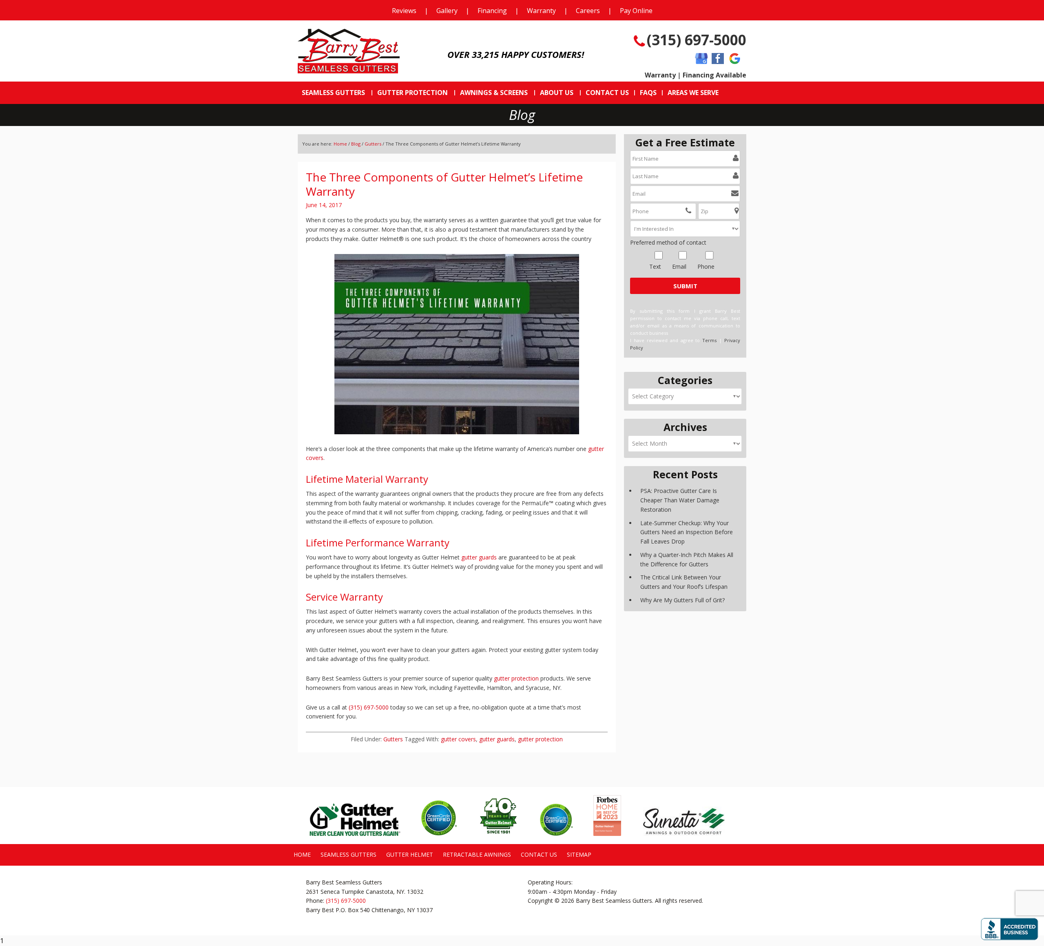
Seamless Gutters (348, 854)
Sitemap (579, 854)
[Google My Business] (701, 59)
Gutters (373, 144)
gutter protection (516, 678)
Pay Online (636, 10)
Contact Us (539, 854)
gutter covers (458, 739)
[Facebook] (718, 59)
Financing (492, 10)
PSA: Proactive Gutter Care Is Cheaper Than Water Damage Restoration (679, 500)
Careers (588, 10)
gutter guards (479, 557)
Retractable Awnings (477, 854)
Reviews (404, 10)
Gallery (447, 10)
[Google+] (734, 59)
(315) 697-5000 (696, 39)
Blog (356, 144)
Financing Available (714, 75)
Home (340, 144)
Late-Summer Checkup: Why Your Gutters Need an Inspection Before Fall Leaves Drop (686, 532)
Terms (709, 340)
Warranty (541, 10)
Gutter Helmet (409, 854)
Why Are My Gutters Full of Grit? (682, 600)
